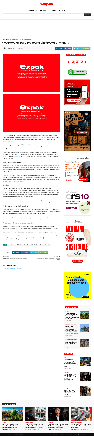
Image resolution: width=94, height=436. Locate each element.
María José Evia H (11, 48)
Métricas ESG (30, 244)
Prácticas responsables (76, 422)
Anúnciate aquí (69, 434)
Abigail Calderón (75, 429)
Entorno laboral (29, 422)
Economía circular (12, 244)
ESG (18, 244)
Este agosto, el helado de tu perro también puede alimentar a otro (72, 343)
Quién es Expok (61, 434)
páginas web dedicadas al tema (34, 137)
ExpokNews (4, 429)
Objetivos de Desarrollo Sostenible (42, 244)
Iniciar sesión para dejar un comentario (13, 268)
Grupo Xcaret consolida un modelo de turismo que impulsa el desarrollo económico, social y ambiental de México (71, 330)
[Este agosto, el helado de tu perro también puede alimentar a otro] (84, 343)
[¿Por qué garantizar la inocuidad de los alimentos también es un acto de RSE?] (81, 414)
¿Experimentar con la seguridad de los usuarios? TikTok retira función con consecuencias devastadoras (70, 377)
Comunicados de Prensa (71, 324)
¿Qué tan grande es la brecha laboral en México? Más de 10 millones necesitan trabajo (70, 391)
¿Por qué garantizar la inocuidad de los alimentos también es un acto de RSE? (81, 426)
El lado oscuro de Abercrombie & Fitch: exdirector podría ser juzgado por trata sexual (58, 426)
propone (16, 156)
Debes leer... (67, 357)
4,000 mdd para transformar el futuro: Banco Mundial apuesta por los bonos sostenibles (72, 315)
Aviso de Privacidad (82, 434)
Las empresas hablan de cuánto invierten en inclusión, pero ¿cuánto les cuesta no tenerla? (34, 426)
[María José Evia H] (5, 48)
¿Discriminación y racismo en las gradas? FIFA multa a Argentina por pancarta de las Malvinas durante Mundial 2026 (71, 363)
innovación (22, 244)
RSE (7, 39)
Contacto (75, 434)
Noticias (3, 39)
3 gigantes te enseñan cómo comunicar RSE (15, 258)
